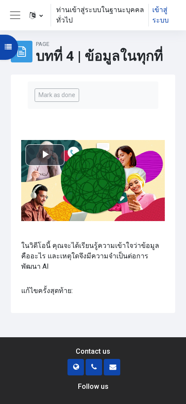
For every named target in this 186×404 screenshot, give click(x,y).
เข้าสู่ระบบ (160, 15)
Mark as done (56, 94)
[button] (36, 15)
